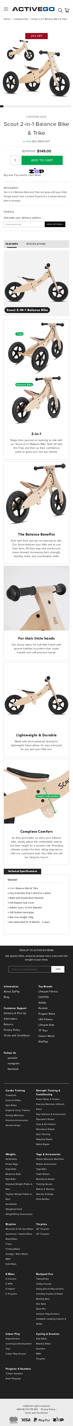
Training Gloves (44, 1184)
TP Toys (43, 1030)
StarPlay (43, 1042)
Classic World (46, 1036)
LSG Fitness (45, 1019)
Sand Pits (41, 1309)
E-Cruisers (11, 1278)
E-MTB (9, 1283)
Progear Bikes (46, 1014)
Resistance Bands (45, 1129)
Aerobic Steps (13, 1125)
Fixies (9, 1244)
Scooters (40, 1348)
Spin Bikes (11, 1105)
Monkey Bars (43, 1298)
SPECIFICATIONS (36, 244)
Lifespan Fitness (48, 991)
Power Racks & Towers (48, 1099)
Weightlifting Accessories (19, 1214)
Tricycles (40, 1358)
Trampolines (42, 1278)
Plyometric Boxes (45, 1119)
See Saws (41, 1303)
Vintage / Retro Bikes (17, 1254)
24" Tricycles (42, 1234)
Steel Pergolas (13, 1378)
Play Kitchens (13, 1338)
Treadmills (11, 1095)
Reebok (43, 1008)
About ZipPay (12, 991)
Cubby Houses (44, 1283)
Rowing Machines (15, 1115)
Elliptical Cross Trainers (18, 1110)
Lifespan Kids (46, 1025)
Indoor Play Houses (16, 1353)
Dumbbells (11, 1204)
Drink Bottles (43, 1199)
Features (12, 244)
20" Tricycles (42, 1229)
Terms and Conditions (17, 1035)
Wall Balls (11, 1179)
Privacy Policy (12, 1030)
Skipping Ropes (44, 1139)
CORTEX (43, 997)
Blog (6, 997)
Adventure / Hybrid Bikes (19, 1234)
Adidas (42, 1003)
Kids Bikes (11, 1264)
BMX (8, 1259)
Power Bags (12, 1164)
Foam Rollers (43, 1174)
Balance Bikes (43, 1343)
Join (57, 969)
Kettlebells (11, 1159)
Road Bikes (11, 1239)
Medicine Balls (13, 1174)
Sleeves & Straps (45, 1194)
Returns (8, 1024)
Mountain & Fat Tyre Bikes (19, 1229)
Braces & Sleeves (45, 1189)
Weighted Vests (14, 1209)
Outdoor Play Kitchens (48, 1314)
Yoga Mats (41, 1169)
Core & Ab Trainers (46, 1124)
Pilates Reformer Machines (50, 1159)
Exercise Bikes (13, 1100)
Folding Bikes (13, 1249)
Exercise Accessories (17, 1120)
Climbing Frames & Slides (49, 1293)
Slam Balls (11, 1169)
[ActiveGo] (33, 7)
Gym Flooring (43, 1134)
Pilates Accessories (46, 1164)
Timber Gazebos (14, 1373)
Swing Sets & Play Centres (50, 1288)
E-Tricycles (11, 1293)
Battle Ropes (43, 1144)
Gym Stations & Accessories (51, 1114)
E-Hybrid (10, 1288)
